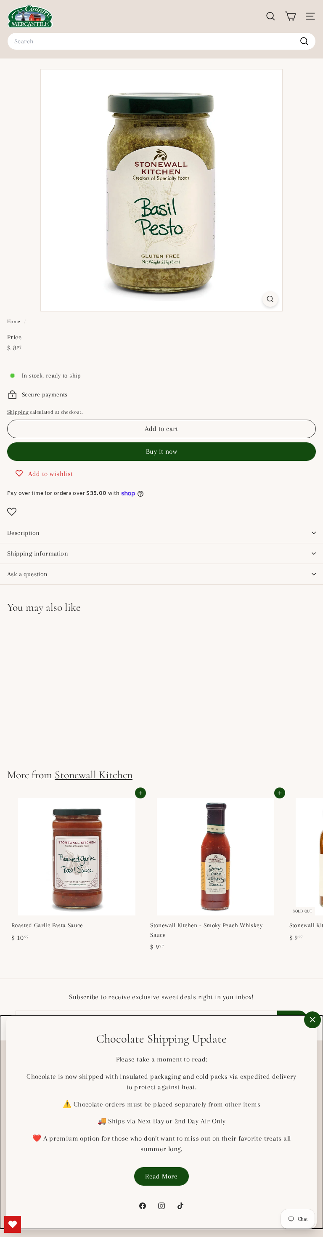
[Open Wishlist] (161, 511)
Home (14, 322)
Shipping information (37, 553)
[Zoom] (270, 299)
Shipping (18, 412)
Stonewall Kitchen (93, 774)
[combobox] (161, 41)
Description (23, 533)
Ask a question (27, 574)
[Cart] (290, 16)
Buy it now (161, 451)
